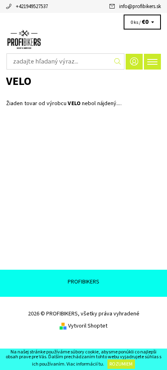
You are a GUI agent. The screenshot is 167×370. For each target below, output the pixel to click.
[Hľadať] (117, 61)
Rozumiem (121, 364)
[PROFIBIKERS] (83, 39)
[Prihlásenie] (134, 62)
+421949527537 (32, 6)
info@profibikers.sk (140, 6)
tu (100, 364)
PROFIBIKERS (83, 282)
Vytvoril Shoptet (87, 326)
